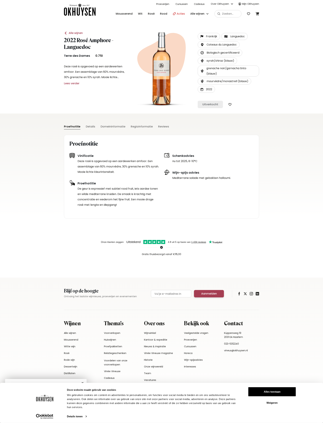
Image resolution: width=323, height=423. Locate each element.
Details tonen (75, 416)
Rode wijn (69, 360)
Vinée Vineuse (112, 371)
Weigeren (272, 402)
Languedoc (237, 36)
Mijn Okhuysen (250, 4)
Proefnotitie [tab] (72, 126)
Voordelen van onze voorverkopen (115, 362)
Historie (148, 360)
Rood (163, 14)
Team (147, 373)
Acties (180, 14)
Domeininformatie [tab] (113, 126)
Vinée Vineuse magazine (158, 353)
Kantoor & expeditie (155, 339)
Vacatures (150, 380)
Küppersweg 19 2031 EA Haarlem (233, 335)
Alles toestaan (272, 391)
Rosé (151, 14)
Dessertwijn (70, 366)
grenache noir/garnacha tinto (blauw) (226, 71)
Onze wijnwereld (153, 366)
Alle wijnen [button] (197, 14)
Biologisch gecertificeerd (223, 53)
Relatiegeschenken (115, 353)
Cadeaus (199, 4)
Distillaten (69, 373)
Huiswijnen (110, 339)
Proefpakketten (113, 346)
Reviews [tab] (163, 126)
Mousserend (124, 14)
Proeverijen (162, 4)
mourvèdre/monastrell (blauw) (227, 81)
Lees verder (71, 83)
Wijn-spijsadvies (193, 360)
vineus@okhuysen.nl (236, 350)
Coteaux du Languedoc (222, 45)
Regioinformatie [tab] (142, 126)
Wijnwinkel (150, 333)
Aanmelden (209, 294)
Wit (140, 14)
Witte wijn (69, 346)
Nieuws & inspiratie (155, 346)
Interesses (190, 366)
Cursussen (181, 4)
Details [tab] (90, 126)
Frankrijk (211, 36)
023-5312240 (231, 343)
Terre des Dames (77, 56)
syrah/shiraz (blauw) (220, 61)
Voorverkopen (112, 333)
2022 (209, 89)
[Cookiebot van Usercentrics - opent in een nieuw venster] (44, 416)
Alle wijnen (76, 33)
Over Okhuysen (220, 4)
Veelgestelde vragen (196, 333)
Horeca (188, 353)
